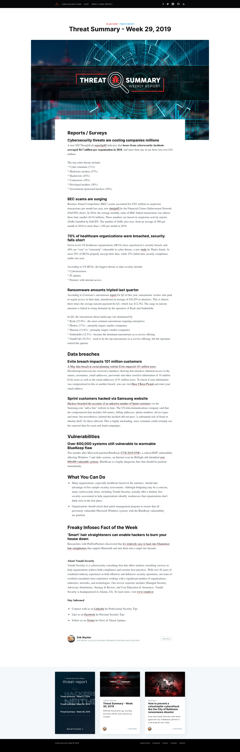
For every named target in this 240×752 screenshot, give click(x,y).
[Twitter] (167, 4)
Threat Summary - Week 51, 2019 (75, 696)
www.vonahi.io (145, 591)
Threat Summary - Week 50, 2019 (75, 704)
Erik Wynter (84, 637)
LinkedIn (173, 743)
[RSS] (183, 4)
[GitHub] (179, 4)
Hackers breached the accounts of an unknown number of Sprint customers (109, 403)
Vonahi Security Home (71, 4)
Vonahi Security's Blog (63, 743)
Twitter (91, 620)
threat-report (127, 24)
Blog (86, 4)
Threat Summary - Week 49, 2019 (75, 711)
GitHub (182, 743)
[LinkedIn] (173, 4)
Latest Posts (145, 743)
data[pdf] (114, 208)
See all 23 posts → (75, 729)
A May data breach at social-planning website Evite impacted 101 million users (112, 366)
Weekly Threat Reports (102, 4)
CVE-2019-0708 (130, 452)
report (113, 295)
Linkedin (99, 608)
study (144, 249)
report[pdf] (100, 145)
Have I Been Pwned (143, 384)
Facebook (89, 614)
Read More (166, 639)
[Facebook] (163, 4)
